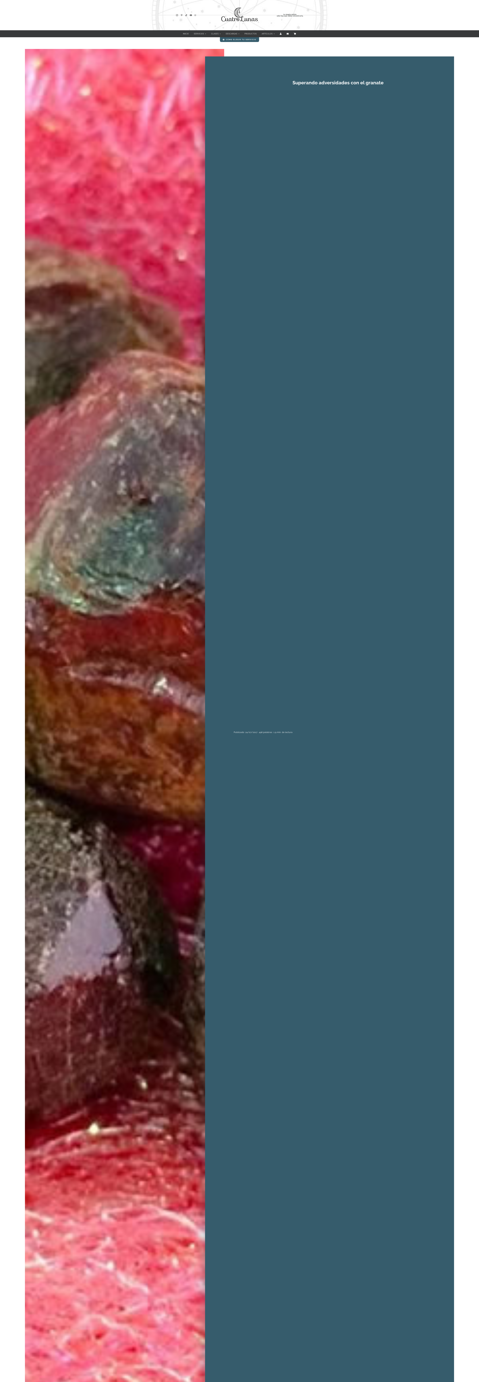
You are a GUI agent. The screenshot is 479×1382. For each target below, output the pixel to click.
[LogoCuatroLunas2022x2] (239, 5)
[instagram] (177, 15)
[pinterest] (182, 15)
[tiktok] (186, 15)
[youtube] (191, 15)
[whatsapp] (195, 15)
